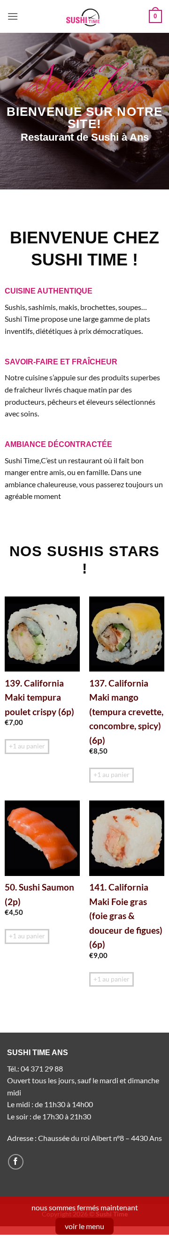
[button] (12, 16)
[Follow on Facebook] (15, 1162)
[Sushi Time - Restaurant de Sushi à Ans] (84, 16)
